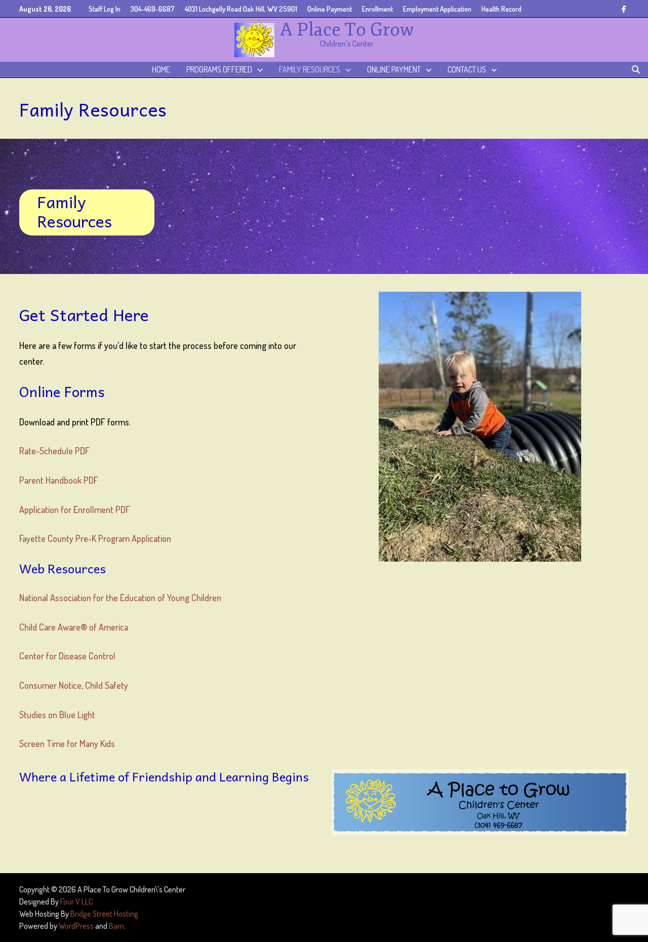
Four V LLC (76, 901)
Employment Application (437, 9)
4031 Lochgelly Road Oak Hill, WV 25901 (241, 9)
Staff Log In (104, 9)
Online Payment (329, 9)
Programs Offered (219, 69)
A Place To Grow (347, 29)
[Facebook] (624, 8)
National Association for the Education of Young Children (120, 597)
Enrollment (377, 9)
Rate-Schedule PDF (54, 450)
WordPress (76, 926)
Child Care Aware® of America (73, 627)
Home (161, 69)
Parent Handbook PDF (58, 480)
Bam (116, 926)
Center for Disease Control (68, 655)
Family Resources (309, 69)
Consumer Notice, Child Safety (73, 685)
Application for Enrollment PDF (74, 509)
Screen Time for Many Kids (67, 743)
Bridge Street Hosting (104, 914)
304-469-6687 (153, 9)
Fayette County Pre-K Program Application (95, 538)
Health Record (501, 9)
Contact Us (467, 69)
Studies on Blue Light (57, 714)
